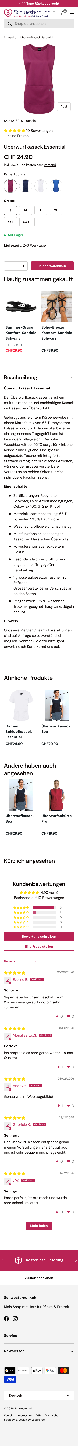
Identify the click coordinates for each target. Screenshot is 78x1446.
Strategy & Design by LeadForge (24, 1419)
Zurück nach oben (39, 1278)
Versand (50, 165)
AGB (38, 1415)
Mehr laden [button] (39, 1225)
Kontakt (9, 1415)
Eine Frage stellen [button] (39, 946)
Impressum (25, 1415)
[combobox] (39, 23)
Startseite (10, 37)
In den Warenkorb (52, 266)
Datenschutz (53, 1415)
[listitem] (21, 322)
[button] (62, 13)
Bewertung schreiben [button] (39, 936)
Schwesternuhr (23, 1408)
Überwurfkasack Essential (36, 37)
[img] (14, 972)
